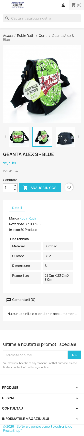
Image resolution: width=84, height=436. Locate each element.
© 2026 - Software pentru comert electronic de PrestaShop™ (37, 428)
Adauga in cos (39, 187)
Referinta (16, 224)
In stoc (14, 230)
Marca (14, 218)
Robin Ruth (28, 218)
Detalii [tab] (17, 208)
